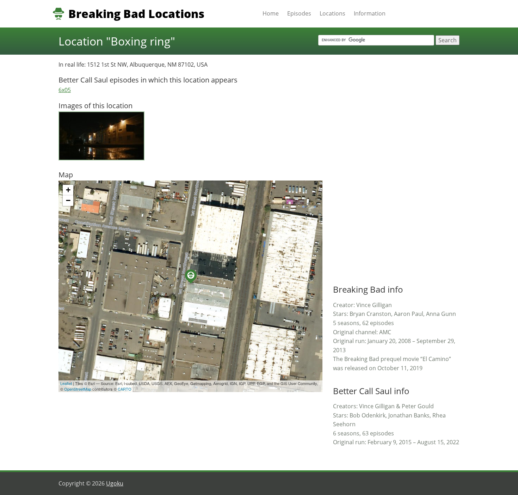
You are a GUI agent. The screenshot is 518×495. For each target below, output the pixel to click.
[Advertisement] (386, 166)
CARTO (124, 389)
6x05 (64, 90)
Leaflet (66, 383)
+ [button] (68, 189)
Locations (332, 13)
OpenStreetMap (77, 389)
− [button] (68, 200)
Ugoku (114, 483)
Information (370, 13)
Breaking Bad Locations (136, 14)
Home (271, 13)
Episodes (299, 13)
